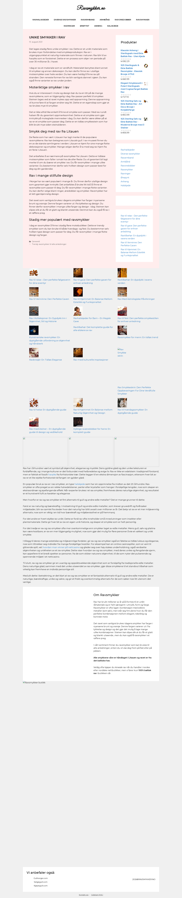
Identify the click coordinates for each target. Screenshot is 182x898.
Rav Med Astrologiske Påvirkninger (136, 299)
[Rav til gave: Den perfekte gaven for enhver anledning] (78, 273)
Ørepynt (84, 26)
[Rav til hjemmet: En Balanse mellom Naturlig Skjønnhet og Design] (78, 403)
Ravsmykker (142, 19)
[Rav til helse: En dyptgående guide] (34, 403)
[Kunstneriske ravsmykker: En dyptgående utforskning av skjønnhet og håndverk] (34, 331)
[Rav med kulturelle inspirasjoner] (78, 353)
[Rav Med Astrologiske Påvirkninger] (122, 292)
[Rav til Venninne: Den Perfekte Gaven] (34, 292)
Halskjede (112, 26)
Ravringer (69, 26)
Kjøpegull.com (41, 885)
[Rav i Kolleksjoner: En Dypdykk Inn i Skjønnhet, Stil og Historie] (34, 311)
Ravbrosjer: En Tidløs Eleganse (45, 360)
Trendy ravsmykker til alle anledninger (49, 244)
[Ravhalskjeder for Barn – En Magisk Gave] (78, 311)
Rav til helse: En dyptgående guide (47, 409)
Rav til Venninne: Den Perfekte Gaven (49, 299)
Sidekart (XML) (97, 895)
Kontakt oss (83, 895)
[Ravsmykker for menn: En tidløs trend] (122, 331)
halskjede (80, 484)
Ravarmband (88, 19)
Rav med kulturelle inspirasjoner (90, 360)
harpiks (52, 474)
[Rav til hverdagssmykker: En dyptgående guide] (122, 403)
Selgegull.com (40, 882)
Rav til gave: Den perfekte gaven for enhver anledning (133, 228)
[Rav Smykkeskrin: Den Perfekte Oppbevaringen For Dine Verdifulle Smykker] (122, 367)
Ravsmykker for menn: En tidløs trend (138, 337)
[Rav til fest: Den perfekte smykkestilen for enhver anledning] (122, 311)
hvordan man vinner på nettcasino (61, 547)
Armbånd (105, 19)
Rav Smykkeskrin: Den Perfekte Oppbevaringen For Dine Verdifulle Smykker (136, 390)
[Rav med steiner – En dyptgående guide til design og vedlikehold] (34, 422)
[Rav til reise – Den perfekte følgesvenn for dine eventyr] (34, 273)
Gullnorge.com (41, 878)
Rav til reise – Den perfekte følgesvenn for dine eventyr (134, 219)
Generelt (36, 241)
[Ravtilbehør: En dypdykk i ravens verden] (122, 273)
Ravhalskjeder (41, 19)
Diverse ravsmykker (65, 19)
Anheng (98, 26)
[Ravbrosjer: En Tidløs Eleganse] (34, 353)
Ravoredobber (123, 19)
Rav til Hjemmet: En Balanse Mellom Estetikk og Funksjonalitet (133, 252)
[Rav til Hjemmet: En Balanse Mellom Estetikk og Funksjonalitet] (78, 292)
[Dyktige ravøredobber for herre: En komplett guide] (78, 422)
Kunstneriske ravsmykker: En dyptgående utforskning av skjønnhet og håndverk (49, 340)
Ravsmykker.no (91, 8)
